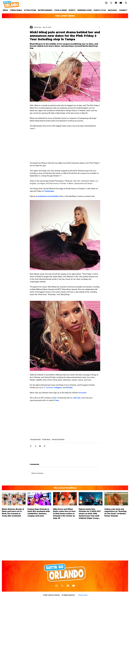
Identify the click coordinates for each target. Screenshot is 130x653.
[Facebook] (116, 2)
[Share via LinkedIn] (40, 446)
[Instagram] (106, 2)
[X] (111, 2)
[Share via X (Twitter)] (35, 446)
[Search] (126, 3)
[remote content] (65, 145)
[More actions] (99, 27)
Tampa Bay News (35, 439)
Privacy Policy (83, 595)
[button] (16, 10)
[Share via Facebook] (31, 446)
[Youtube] (120, 2)
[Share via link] (45, 446)
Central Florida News (58, 439)
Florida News (46, 439)
